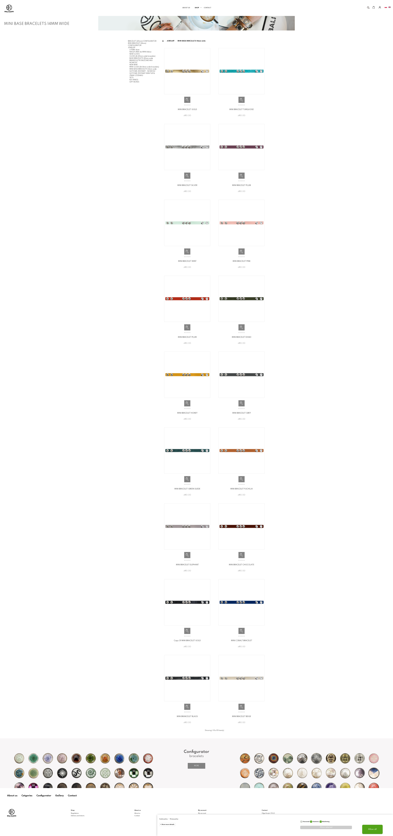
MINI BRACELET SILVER (187, 185)
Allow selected (326, 827)
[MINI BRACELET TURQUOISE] (242, 71)
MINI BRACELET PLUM (241, 185)
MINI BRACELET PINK (242, 261)
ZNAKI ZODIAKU (136, 75)
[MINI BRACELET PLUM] (242, 147)
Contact (72, 796)
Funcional (306, 821)
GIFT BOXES (134, 82)
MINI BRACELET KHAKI (241, 337)
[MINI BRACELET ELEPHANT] (187, 526)
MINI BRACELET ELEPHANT (187, 565)
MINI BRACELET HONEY (187, 413)
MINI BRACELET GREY (241, 413)
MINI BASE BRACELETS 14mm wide (142, 69)
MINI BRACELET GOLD (187, 109)
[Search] (368, 7)
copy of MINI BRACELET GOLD (187, 641)
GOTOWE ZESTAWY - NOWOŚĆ (142, 71)
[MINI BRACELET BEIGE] (242, 678)
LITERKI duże (134, 50)
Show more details (167, 824)
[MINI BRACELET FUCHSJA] (242, 450)
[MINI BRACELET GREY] (242, 375)
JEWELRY (131, 47)
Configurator (43, 796)
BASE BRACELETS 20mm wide (141, 58)
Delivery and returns (77, 815)
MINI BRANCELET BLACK (187, 716)
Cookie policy (163, 819)
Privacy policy (174, 819)
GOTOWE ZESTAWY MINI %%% (142, 73)
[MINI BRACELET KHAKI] (242, 299)
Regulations (75, 813)
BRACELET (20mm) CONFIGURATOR (142, 41)
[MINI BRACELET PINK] (242, 223)
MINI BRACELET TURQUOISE (241, 109)
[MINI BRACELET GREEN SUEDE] (187, 450)
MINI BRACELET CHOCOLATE (241, 565)
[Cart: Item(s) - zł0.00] (374, 7)
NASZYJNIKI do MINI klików (140, 52)
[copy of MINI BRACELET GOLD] (187, 602)
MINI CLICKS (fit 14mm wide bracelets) (144, 67)
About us (12, 796)
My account (202, 813)
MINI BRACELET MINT (187, 261)
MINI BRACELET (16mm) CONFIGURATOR (137, 44)
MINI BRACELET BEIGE (241, 716)
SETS (131, 78)
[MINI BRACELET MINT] (187, 223)
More (196, 766)
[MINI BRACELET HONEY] (187, 375)
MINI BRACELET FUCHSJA (241, 489)
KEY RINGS (133, 80)
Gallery (59, 796)
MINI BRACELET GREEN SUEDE (187, 489)
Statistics (316, 821)
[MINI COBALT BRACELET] (242, 602)
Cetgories (26, 796)
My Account (380, 7)
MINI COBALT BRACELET (241, 641)
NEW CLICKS (134, 54)
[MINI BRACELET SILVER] (187, 147)
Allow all (372, 829)
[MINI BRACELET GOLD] (187, 71)
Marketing (325, 821)
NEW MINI (133, 65)
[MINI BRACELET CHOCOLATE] (242, 526)
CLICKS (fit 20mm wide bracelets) (142, 56)
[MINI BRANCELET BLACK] (187, 678)
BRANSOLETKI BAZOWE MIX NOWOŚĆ (141, 61)
